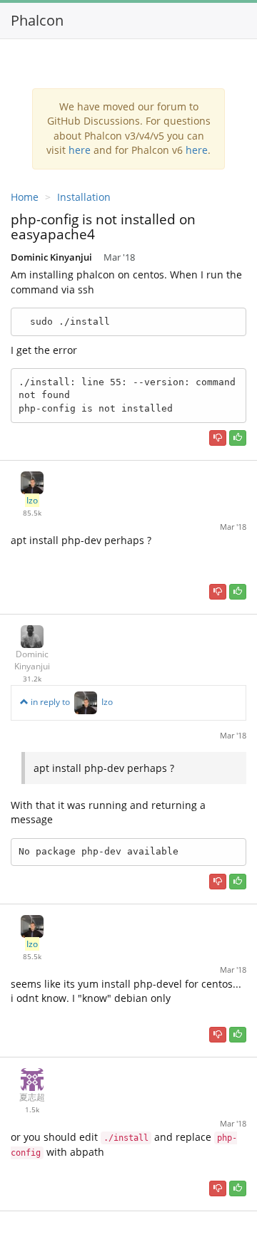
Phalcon (37, 20)
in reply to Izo (71, 702)
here (80, 150)
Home (25, 197)
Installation (84, 197)
